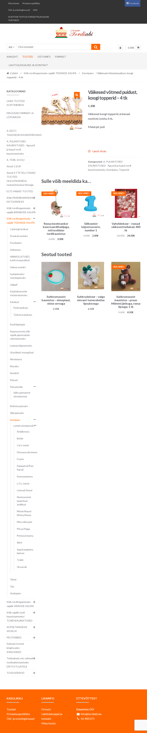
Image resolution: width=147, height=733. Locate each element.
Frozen (20, 459)
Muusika (14, 366)
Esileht (14, 73)
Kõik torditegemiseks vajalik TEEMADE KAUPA (50, 73)
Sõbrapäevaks (17, 413)
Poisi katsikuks (20, 308)
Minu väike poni (24, 522)
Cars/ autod (23, 445)
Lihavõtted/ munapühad (22, 352)
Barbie (20, 438)
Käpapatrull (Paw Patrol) (25, 468)
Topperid (124, 169)
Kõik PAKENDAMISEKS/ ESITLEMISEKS (20, 199)
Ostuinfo (44, 56)
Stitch (19, 542)
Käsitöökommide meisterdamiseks (18, 293)
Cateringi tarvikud (19, 229)
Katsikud (14, 302)
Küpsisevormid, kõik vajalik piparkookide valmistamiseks (20, 335)
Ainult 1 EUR (14, 166)
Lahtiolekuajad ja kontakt (28, 65)
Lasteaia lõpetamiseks (21, 345)
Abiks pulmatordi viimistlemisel (21, 394)
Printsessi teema (25, 535)
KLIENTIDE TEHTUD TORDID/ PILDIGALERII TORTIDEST (28, 18)
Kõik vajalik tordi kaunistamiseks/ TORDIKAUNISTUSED (19, 616)
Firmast (60, 56)
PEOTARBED (14, 637)
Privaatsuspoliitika (31, 3)
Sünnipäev (88, 73)
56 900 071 (88, 718)
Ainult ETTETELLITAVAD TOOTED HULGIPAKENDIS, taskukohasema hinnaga (21, 178)
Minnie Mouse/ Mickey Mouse (24, 513)
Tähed (13, 579)
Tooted (27, 56)
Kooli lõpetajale (17, 324)
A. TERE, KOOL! (16, 159)
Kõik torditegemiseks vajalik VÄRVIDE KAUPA (20, 604)
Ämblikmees (23, 431)
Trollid (20, 560)
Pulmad (14, 380)
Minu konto (13, 3)
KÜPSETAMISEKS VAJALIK (17, 629)
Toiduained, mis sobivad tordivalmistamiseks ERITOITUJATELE (20, 662)
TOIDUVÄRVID (15, 672)
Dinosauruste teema (27, 452)
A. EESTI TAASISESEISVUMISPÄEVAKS (24, 132)
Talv (12, 586)
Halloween (15, 250)
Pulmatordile (16, 387)
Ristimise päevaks (19, 406)
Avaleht (12, 56)
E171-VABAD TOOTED (20, 191)
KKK (35, 10)
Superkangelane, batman (25, 551)
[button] (77, 95)
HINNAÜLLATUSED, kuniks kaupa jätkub (20, 258)
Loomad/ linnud (24, 490)
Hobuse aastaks (18, 267)
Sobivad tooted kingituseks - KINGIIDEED (15, 647)
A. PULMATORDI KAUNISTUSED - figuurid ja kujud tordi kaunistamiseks (109, 165)
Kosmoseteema (25, 476)
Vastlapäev (15, 593)
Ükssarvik (22, 567)
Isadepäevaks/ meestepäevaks (18, 276)
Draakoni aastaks (19, 236)
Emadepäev (16, 243)
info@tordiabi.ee (91, 714)
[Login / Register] (120, 47)
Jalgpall (13, 284)
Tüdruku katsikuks (22, 315)
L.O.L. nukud (23, 483)
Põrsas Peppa (23, 529)
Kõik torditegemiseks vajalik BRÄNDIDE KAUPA (21, 210)
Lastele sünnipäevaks (24, 425)
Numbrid (14, 373)
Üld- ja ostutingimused (19, 10)
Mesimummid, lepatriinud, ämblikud (24, 501)
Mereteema (16, 359)
